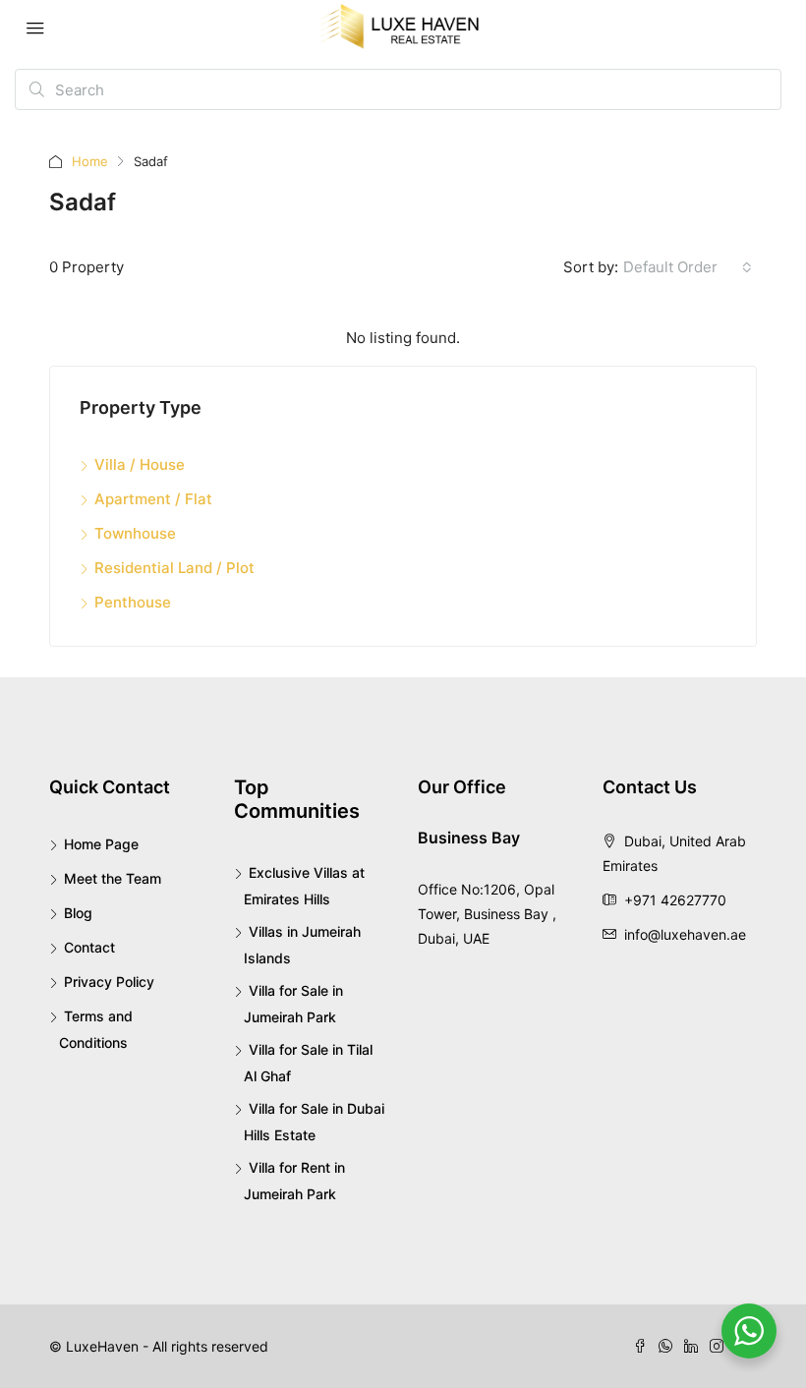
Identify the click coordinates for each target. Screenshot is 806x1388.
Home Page (101, 844)
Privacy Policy (109, 981)
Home (90, 161)
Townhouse (135, 533)
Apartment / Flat (153, 499)
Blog (78, 912)
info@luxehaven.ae (685, 934)
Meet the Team (112, 878)
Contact (89, 947)
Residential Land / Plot (174, 567)
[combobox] (687, 267)
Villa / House (139, 464)
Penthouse (132, 602)
